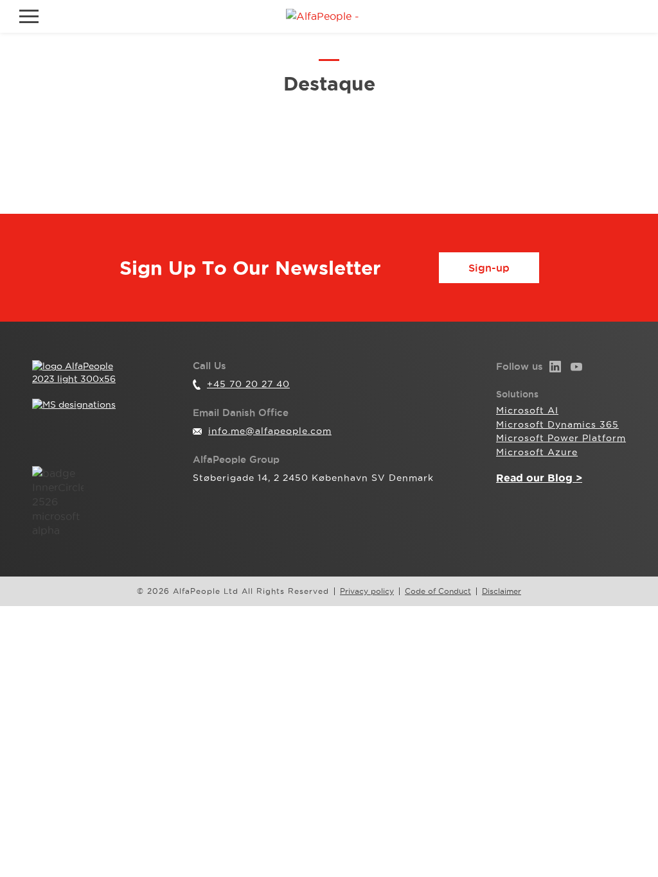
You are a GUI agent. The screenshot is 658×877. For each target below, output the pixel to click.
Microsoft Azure (537, 452)
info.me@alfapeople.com (270, 431)
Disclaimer (501, 591)
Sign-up (489, 268)
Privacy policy (367, 591)
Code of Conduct (438, 591)
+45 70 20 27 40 (248, 384)
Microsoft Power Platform (561, 438)
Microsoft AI (527, 410)
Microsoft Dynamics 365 (557, 424)
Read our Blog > (539, 477)
